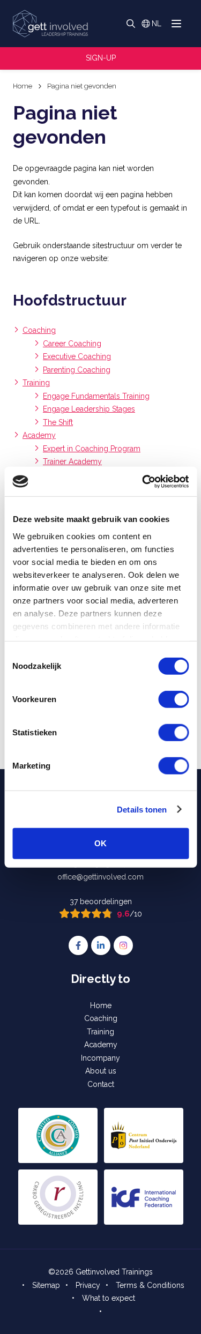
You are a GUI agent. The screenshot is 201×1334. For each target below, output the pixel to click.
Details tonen (142, 809)
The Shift (58, 422)
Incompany (100, 1058)
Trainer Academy (72, 461)
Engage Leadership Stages (89, 409)
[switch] (173, 699)
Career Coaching (72, 343)
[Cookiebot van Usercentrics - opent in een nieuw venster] (143, 481)
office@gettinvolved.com (100, 877)
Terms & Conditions (150, 1285)
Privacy (88, 1285)
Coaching (39, 330)
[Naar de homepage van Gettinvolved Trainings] (50, 23)
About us (100, 1071)
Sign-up (101, 58)
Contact (100, 1084)
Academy (39, 435)
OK (100, 843)
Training (36, 382)
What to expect (108, 1298)
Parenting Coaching (76, 370)
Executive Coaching (77, 356)
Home (100, 1005)
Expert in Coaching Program (91, 448)
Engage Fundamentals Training (96, 396)
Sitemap (46, 1285)
